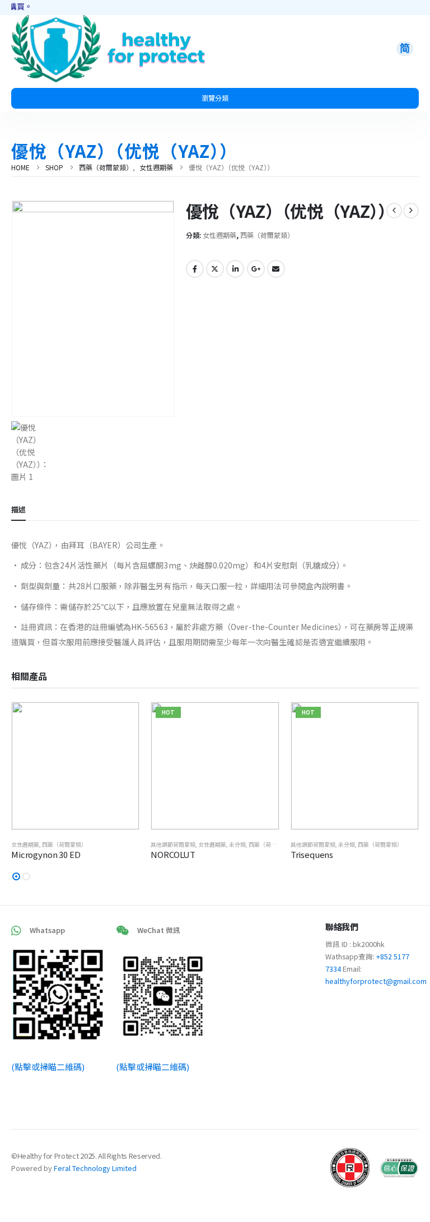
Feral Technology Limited (95, 1168)
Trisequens (312, 854)
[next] (411, 210)
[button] (16, 876)
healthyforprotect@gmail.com (376, 981)
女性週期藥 (219, 235)
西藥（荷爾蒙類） (267, 235)
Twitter (215, 269)
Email (276, 269)
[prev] (394, 210)
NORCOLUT (173, 854)
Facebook (195, 269)
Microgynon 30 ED (46, 854)
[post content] (75, 765)
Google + (256, 269)
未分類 (237, 844)
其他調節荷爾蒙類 (173, 844)
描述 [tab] (18, 509)
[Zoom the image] (56, 21)
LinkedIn (235, 269)
